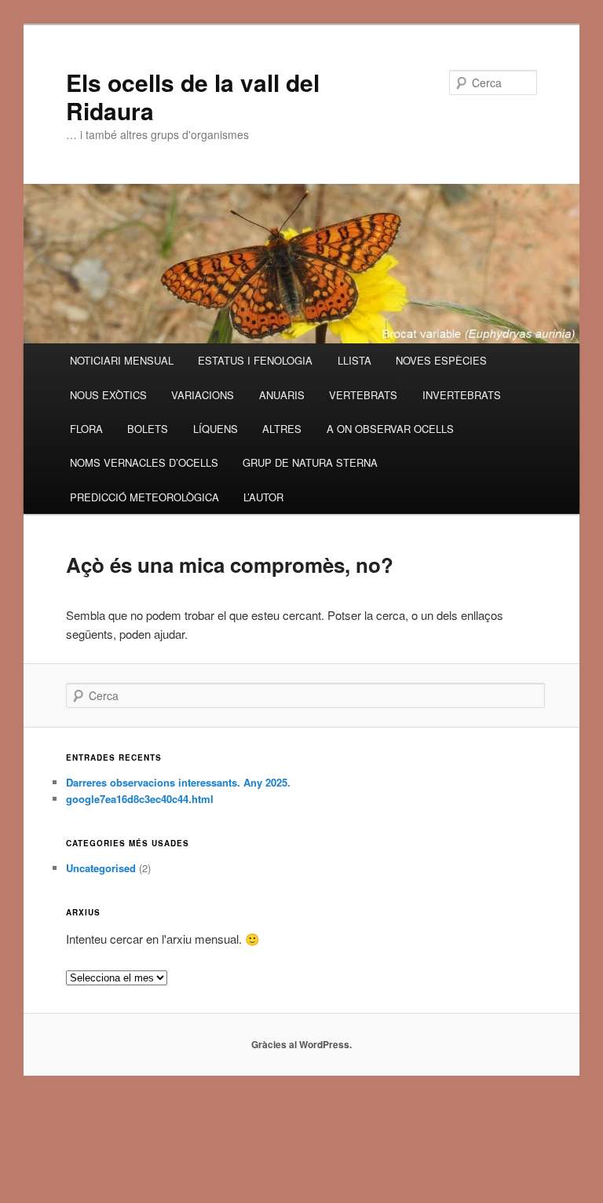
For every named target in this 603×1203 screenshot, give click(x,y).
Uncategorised (101, 867)
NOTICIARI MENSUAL (122, 360)
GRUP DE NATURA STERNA (310, 462)
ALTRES (282, 428)
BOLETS (147, 428)
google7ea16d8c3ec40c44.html (140, 798)
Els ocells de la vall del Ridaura (193, 96)
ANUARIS (282, 394)
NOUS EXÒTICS (108, 394)
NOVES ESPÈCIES (441, 360)
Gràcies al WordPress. (301, 1044)
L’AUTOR (263, 497)
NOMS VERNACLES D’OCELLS (144, 462)
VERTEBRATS (363, 394)
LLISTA (354, 360)
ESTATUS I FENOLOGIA (255, 360)
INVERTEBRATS (461, 394)
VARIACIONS (202, 394)
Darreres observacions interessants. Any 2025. (178, 782)
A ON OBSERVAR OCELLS (390, 428)
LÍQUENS (215, 428)
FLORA (86, 428)
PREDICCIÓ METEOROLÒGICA (144, 497)
